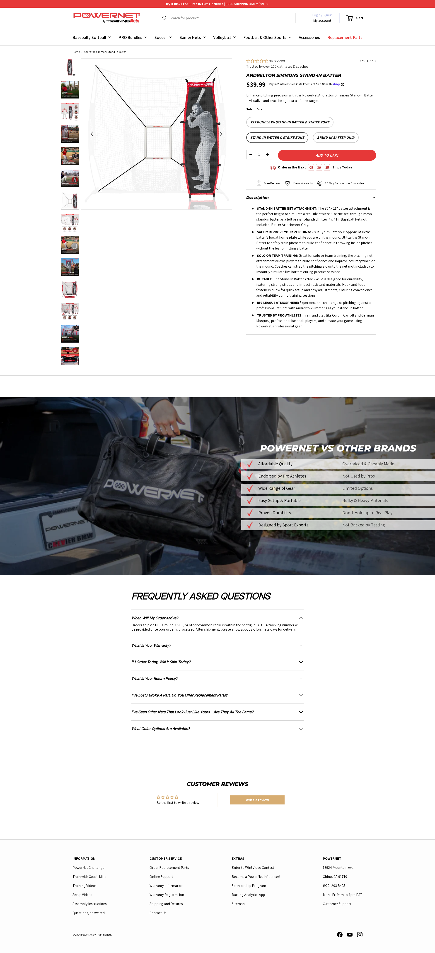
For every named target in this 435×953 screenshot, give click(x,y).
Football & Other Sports (265, 37)
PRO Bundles (130, 37)
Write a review (257, 799)
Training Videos (84, 885)
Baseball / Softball (89, 37)
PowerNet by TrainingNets (96, 934)
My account (322, 20)
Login (316, 15)
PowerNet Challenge (88, 867)
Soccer (161, 37)
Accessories (309, 37)
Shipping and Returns (166, 903)
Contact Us (158, 912)
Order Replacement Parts (169, 867)
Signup (328, 15)
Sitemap (238, 903)
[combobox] (226, 18)
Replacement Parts (344, 37)
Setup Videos (82, 894)
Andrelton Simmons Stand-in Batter (105, 51)
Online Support (161, 876)
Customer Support (337, 903)
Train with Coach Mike (89, 876)
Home (76, 51)
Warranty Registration (167, 894)
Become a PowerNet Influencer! (256, 876)
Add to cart (327, 155)
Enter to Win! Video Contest (253, 867)
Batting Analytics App (248, 894)
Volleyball (222, 37)
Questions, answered (88, 912)
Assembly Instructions (89, 903)
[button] (352, 18)
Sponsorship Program (249, 885)
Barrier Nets (190, 37)
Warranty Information (166, 885)
